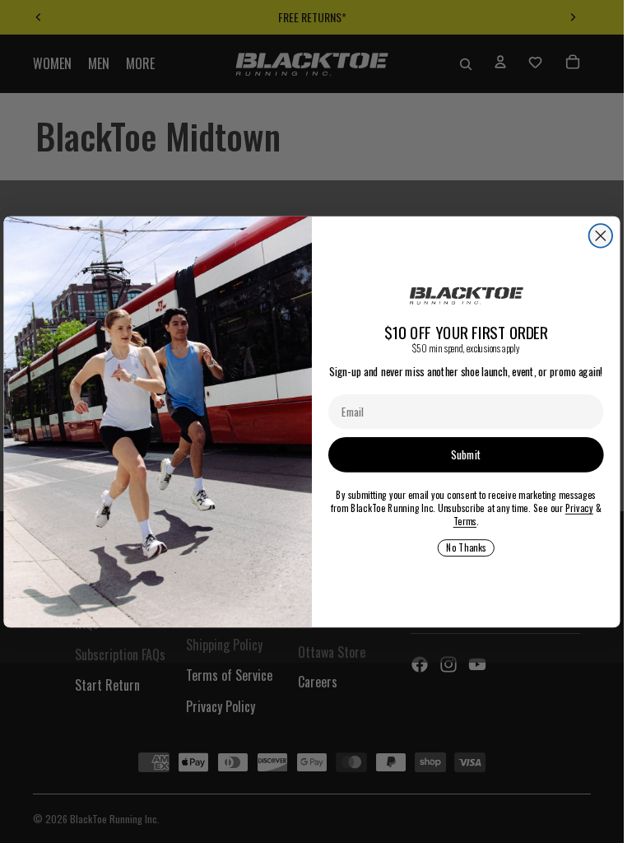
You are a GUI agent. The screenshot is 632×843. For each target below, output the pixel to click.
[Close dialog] (600, 235)
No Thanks (466, 547)
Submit (466, 454)
